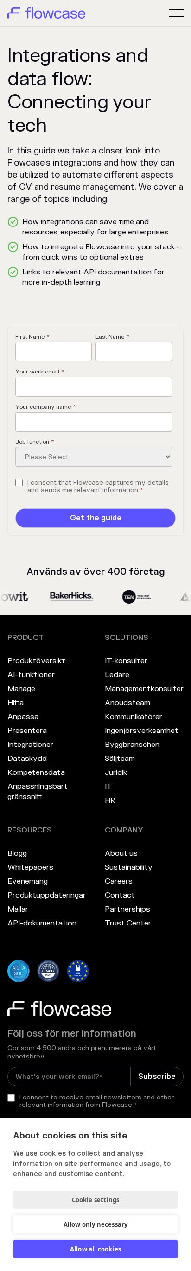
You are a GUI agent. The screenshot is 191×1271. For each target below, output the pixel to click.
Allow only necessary (96, 1224)
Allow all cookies (95, 1249)
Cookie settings (96, 1200)
